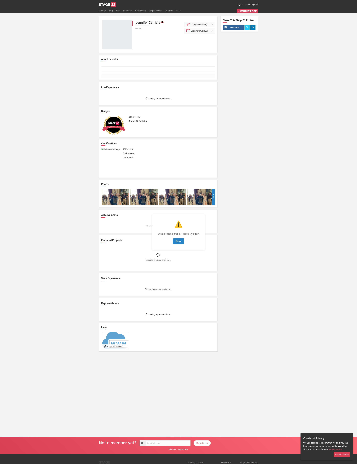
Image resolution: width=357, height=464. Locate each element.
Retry (178, 241)
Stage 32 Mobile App (249, 462)
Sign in (240, 4)
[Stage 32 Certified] (162, 22)
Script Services (155, 11)
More (213, 197)
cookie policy (335, 449)
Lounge (102, 11)
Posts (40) (199, 24)
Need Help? (226, 462)
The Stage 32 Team (195, 462)
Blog (111, 11)
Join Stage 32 (252, 4)
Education (127, 11)
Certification (140, 11)
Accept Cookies (342, 454)
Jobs (118, 11)
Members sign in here (178, 449)
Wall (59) (199, 31)
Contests (169, 11)
